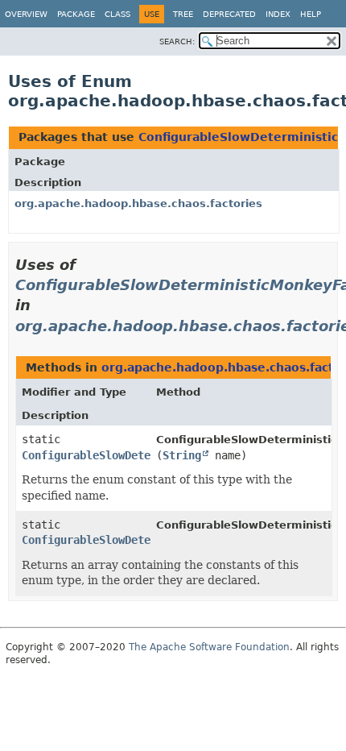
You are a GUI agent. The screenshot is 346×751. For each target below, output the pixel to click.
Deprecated (229, 14)
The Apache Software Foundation (209, 647)
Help (310, 14)
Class (117, 14)
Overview (26, 14)
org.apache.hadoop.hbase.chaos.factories (138, 203)
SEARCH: (177, 41)
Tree (183, 14)
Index (278, 14)
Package (76, 14)
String (182, 455)
